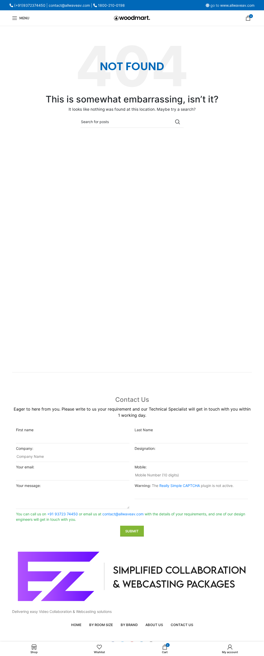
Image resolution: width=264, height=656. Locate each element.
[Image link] (132, 576)
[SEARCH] (178, 122)
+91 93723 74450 (62, 514)
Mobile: (141, 467)
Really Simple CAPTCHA (179, 485)
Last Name (144, 430)
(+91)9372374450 (29, 5)
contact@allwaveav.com (123, 514)
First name (25, 430)
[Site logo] (132, 17)
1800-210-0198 (111, 5)
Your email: (25, 467)
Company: (24, 448)
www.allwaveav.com (237, 5)
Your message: (28, 485)
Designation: (145, 448)
